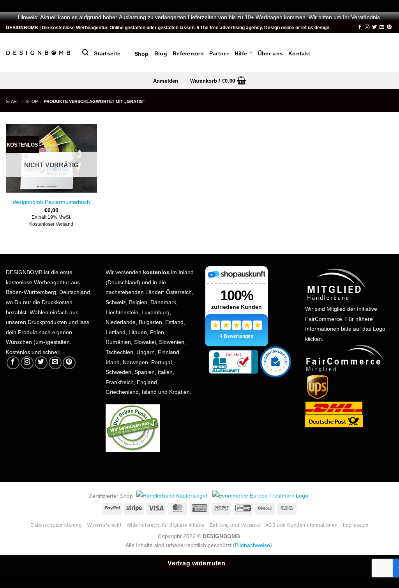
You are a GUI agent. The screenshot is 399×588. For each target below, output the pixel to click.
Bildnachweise (252, 544)
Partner (219, 52)
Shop (137, 53)
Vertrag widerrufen (196, 562)
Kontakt (299, 52)
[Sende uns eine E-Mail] (382, 27)
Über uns (270, 52)
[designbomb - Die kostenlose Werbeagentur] (38, 52)
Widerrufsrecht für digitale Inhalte (166, 524)
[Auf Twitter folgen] (374, 27)
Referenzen (188, 52)
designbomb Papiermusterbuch (51, 201)
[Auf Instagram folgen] (367, 27)
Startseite (107, 52)
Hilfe (241, 52)
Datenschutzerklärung (56, 524)
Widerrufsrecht (104, 524)
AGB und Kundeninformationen (301, 524)
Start (12, 101)
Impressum (356, 524)
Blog (160, 52)
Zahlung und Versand (235, 524)
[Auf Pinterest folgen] (389, 27)
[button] (85, 52)
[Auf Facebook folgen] (359, 27)
